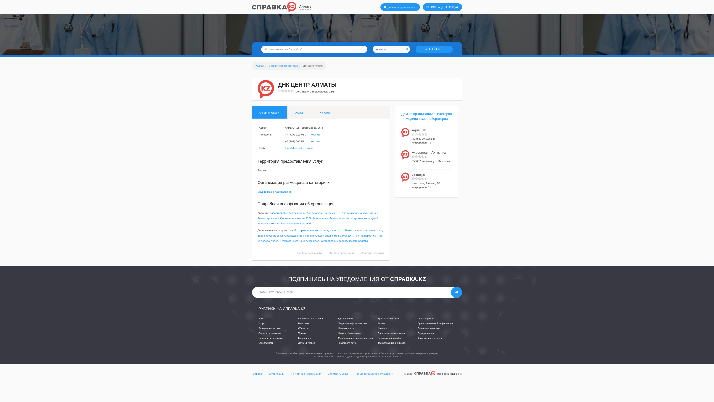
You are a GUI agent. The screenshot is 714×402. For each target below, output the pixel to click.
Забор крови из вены (270, 235)
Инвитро (418, 175)
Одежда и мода (426, 333)
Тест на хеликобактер (306, 240)
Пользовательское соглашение (374, 374)
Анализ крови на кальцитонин (360, 212)
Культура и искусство (269, 328)
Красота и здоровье (388, 318)
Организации (276, 374)
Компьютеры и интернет (431, 338)
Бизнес (381, 323)
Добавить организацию (401, 7)
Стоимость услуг (338, 374)
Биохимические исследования (363, 230)
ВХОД (451, 7)
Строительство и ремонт (311, 318)
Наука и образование (349, 333)
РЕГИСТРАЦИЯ (435, 7)
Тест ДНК (347, 235)
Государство (304, 338)
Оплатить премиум (372, 252)
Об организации (269, 112)
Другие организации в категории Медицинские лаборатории (426, 116)
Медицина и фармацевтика (352, 323)
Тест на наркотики (365, 235)
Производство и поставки (391, 333)
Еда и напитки (345, 318)
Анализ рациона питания (296, 223)
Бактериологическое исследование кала (319, 230)
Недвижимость (346, 328)
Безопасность (265, 343)
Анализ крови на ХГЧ (298, 218)
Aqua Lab (419, 130)
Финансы (382, 328)
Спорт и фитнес (426, 318)
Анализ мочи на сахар (343, 218)
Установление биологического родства (344, 240)
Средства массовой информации (435, 323)
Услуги (261, 323)
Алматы (305, 6)
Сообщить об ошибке (310, 252)
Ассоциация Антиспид (429, 152)
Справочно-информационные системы (358, 338)
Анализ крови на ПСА (271, 218)
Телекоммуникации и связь (392, 343)
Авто (260, 318)
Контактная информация (306, 374)
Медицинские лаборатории (274, 191)
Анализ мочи (320, 218)
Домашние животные (429, 328)
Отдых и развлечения (270, 333)
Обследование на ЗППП (299, 235)
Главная (257, 374)
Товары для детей (347, 343)
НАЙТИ (434, 49)
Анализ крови (297, 212)
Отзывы (299, 112)
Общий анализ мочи (327, 235)
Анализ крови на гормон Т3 (323, 212)
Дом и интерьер (306, 343)
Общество (303, 328)
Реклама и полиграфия (390, 338)
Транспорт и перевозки (270, 338)
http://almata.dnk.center (299, 148)
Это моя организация (342, 252)
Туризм (302, 333)
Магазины (303, 323)
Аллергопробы (278, 212)
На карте (325, 112)
